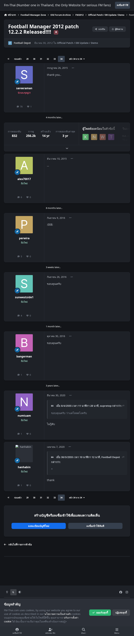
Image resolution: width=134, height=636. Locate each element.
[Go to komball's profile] (86, 137)
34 (61, 59)
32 (48, 59)
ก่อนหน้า (18, 59)
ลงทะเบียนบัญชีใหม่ (38, 526)
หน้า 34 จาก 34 (76, 59)
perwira (24, 238)
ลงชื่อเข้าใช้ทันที (95, 526)
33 (55, 59)
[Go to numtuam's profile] (24, 402)
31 (41, 59)
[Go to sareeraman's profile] (24, 74)
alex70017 (24, 179)
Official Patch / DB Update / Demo (77, 43)
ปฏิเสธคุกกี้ (121, 612)
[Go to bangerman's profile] (24, 343)
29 (27, 59)
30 (34, 59)
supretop (105, 405)
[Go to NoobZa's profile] (94, 137)
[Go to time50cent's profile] (111, 137)
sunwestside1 (24, 297)
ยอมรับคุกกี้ (102, 612)
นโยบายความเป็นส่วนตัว (57, 614)
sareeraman (24, 88)
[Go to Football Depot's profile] (10, 43)
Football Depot (22, 43)
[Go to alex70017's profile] (24, 165)
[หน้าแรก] (8, 59)
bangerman (24, 356)
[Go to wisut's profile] (103, 137)
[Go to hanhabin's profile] (24, 453)
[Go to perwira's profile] (24, 224)
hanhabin (24, 467)
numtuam (24, 416)
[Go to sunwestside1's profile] (24, 283)
